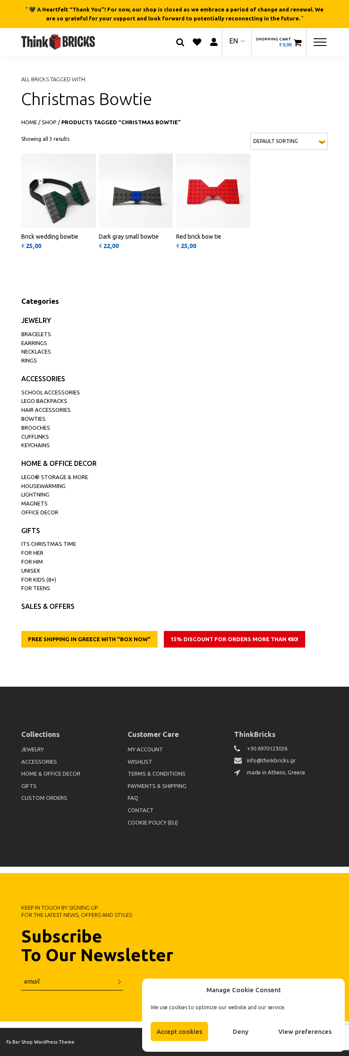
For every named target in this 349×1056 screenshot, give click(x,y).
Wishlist (140, 762)
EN (233, 41)
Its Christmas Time (48, 544)
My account (145, 749)
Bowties (33, 419)
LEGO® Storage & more (54, 477)
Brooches (35, 428)
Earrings (34, 343)
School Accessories (50, 392)
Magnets (34, 503)
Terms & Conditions (157, 773)
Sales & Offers (47, 606)
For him (32, 562)
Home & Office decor (59, 463)
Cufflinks (35, 437)
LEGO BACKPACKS (44, 401)
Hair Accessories (46, 410)
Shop (49, 122)
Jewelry (36, 320)
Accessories (43, 378)
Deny (241, 1031)
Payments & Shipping (157, 786)
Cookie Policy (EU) (153, 822)
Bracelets (36, 334)
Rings (29, 360)
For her (32, 553)
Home (29, 122)
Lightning (35, 494)
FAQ (133, 798)
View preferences (305, 1031)
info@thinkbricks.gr (271, 760)
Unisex (30, 571)
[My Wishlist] (197, 42)
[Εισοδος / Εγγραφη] (213, 42)
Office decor (39, 512)
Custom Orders (44, 798)
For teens (35, 588)
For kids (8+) (38, 579)
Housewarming (43, 486)
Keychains (35, 445)
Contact (141, 810)
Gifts (30, 530)
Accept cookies (179, 1031)
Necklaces (36, 351)
